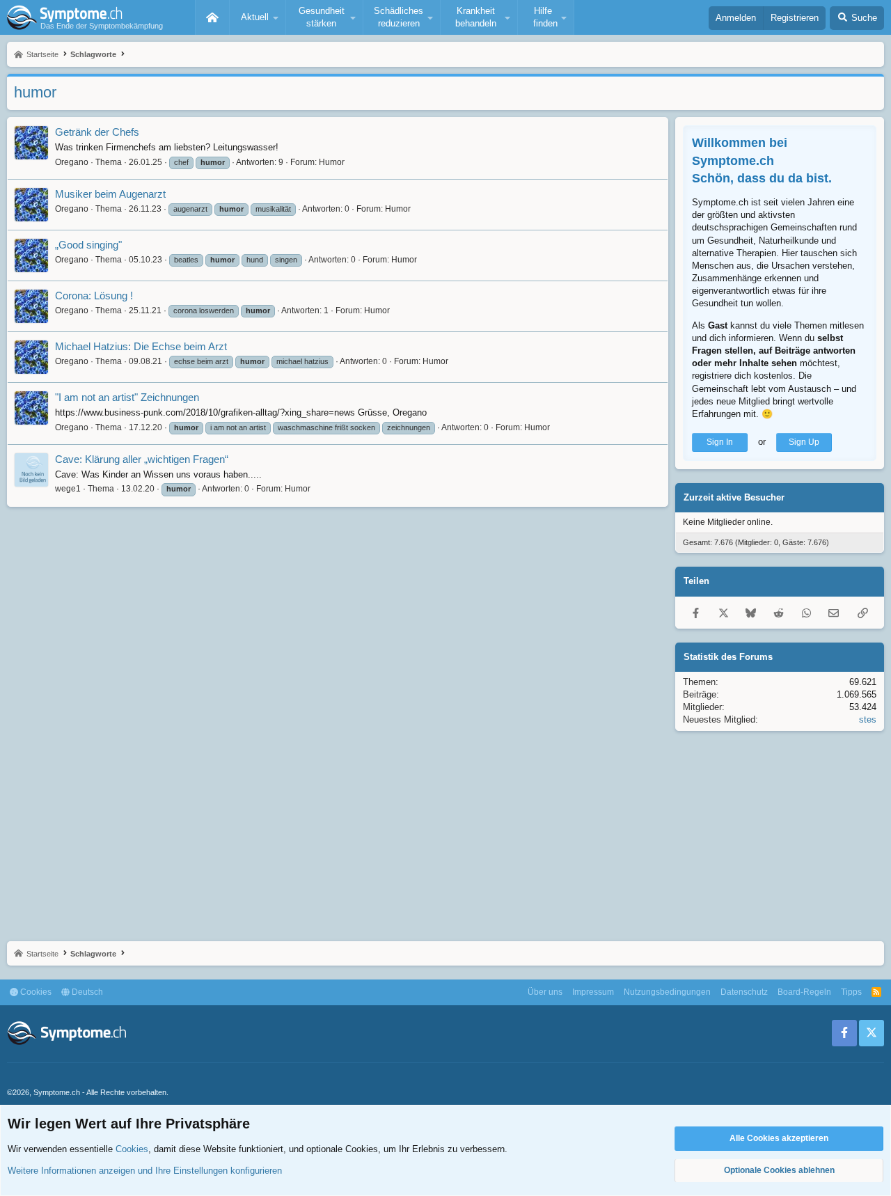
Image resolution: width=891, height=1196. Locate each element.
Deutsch (86, 992)
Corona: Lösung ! (94, 295)
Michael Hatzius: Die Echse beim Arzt (141, 346)
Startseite (212, 17)
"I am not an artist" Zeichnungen (127, 397)
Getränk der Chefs (97, 132)
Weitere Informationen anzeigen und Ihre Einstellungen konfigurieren (145, 1170)
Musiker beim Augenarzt (110, 194)
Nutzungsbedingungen (667, 992)
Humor (332, 162)
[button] (257, 17)
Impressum (593, 992)
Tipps (851, 992)
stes (867, 719)
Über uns (545, 992)
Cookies (35, 992)
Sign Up (804, 442)
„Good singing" (88, 245)
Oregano (71, 162)
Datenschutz (744, 992)
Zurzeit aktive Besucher (734, 497)
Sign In (720, 442)
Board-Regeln (804, 992)
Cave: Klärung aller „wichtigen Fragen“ (141, 459)
